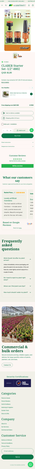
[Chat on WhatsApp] (30, 464)
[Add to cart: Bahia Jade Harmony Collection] (31, 94)
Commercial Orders (6, 430)
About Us (4, 423)
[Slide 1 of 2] (15, 55)
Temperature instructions (7, 146)
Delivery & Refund (6, 440)
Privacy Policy (5, 446)
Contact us (7, 365)
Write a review (17, 166)
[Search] (6, 5)
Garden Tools (5, 410)
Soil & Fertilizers (5, 404)
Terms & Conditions (6, 443)
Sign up (17, 457)
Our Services (5, 427)
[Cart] (33, 5)
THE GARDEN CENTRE (19, 465)
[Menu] (2, 5)
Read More (5, 82)
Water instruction (6, 142)
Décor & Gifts (5, 413)
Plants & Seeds (5, 398)
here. (20, 228)
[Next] (32, 88)
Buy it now (17, 136)
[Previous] (29, 88)
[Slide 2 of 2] (20, 55)
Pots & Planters (5, 401)
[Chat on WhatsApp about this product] (32, 130)
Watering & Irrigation (7, 407)
